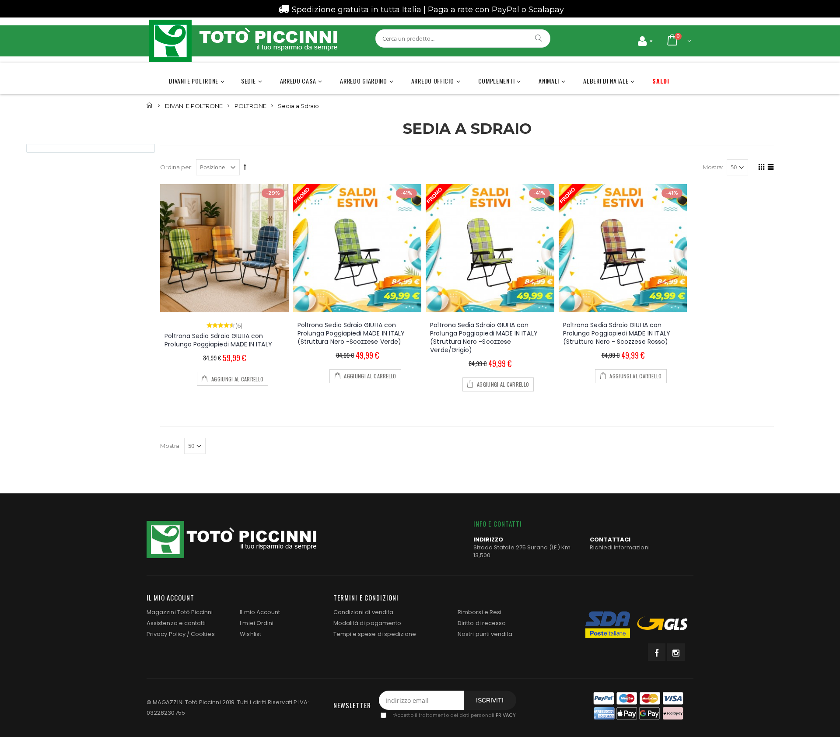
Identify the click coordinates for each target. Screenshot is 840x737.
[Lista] (769, 168)
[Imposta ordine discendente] (245, 166)
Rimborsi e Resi (479, 612)
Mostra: (713, 167)
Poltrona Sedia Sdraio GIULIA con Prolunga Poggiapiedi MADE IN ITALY (218, 340)
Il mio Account (260, 612)
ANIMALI (549, 80)
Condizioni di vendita (363, 612)
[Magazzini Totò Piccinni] (243, 41)
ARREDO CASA (298, 80)
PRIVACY (506, 715)
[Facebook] (656, 652)
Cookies (202, 634)
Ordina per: (176, 167)
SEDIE (248, 80)
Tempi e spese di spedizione (374, 634)
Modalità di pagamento (367, 623)
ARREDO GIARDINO (363, 80)
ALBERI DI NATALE (605, 80)
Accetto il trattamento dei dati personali (454, 715)
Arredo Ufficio (432, 80)
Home (150, 105)
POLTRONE (250, 105)
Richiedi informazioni (619, 547)
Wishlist (250, 634)
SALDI (660, 80)
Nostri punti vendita (485, 634)
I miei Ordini (256, 623)
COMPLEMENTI (496, 80)
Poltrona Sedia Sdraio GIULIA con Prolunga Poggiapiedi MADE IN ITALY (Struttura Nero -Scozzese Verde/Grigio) (483, 337)
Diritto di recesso (482, 623)
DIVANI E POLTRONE (193, 80)
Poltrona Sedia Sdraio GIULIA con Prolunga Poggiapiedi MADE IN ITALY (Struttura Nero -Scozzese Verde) (351, 333)
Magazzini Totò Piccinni (180, 612)
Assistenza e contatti (176, 623)
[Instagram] (676, 652)
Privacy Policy (166, 634)
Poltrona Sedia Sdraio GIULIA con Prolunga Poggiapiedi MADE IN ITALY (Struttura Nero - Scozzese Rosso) (616, 333)
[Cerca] (539, 38)
